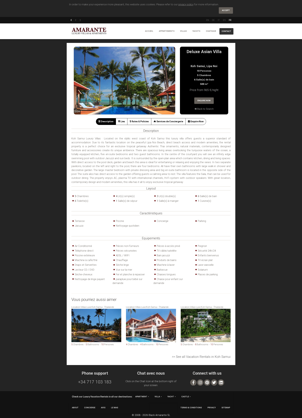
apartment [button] (141, 397)
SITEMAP (225, 408)
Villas (183, 31)
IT (219, 20)
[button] (80, 82)
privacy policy (185, 4)
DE (213, 20)
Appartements (166, 31)
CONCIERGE (89, 408)
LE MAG (114, 408)
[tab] (106, 121)
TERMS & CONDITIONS (191, 408)
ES (224, 20)
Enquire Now (204, 100)
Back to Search (205, 108)
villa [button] (157, 397)
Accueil (149, 31)
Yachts (196, 31)
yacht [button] (170, 397)
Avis (103, 408)
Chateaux (211, 31)
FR (230, 20)
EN (207, 20)
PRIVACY (211, 408)
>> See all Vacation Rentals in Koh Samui (201, 357)
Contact (226, 31)
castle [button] (185, 397)
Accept (226, 10)
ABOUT (75, 408)
